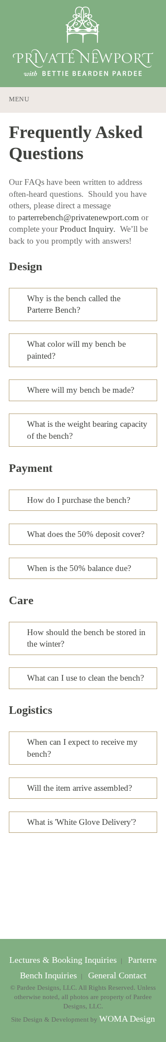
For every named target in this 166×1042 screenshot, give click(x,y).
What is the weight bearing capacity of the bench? (87, 430)
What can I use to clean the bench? (85, 677)
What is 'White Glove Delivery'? (81, 822)
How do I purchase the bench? (78, 500)
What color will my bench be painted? (76, 349)
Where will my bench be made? (80, 390)
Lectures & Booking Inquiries (64, 960)
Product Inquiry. (88, 229)
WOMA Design (127, 1018)
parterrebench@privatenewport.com (78, 217)
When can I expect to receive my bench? (82, 748)
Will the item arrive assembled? (79, 788)
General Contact (116, 975)
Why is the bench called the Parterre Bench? (73, 304)
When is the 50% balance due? (79, 568)
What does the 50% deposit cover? (85, 534)
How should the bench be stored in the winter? (86, 638)
